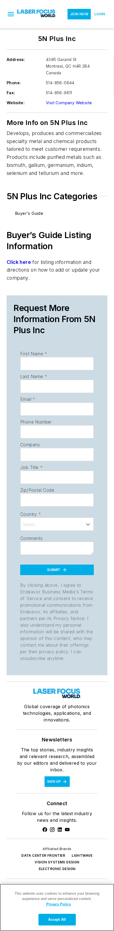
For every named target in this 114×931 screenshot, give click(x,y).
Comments (31, 538)
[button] (11, 14)
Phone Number (36, 422)
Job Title (31, 467)
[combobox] (57, 524)
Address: (16, 59)
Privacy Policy (58, 904)
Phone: (14, 82)
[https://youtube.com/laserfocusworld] (67, 829)
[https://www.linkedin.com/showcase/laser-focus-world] (60, 829)
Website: (16, 102)
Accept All (57, 919)
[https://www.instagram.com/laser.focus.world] (52, 829)
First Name (33, 353)
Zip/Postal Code (37, 490)
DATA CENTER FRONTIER (43, 855)
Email (27, 399)
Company (30, 444)
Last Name (33, 376)
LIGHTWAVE (82, 855)
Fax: (11, 92)
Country (30, 514)
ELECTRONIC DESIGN (57, 869)
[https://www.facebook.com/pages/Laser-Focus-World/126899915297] (45, 829)
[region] (57, 907)
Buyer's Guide (29, 213)
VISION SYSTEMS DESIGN (57, 862)
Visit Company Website (69, 102)
